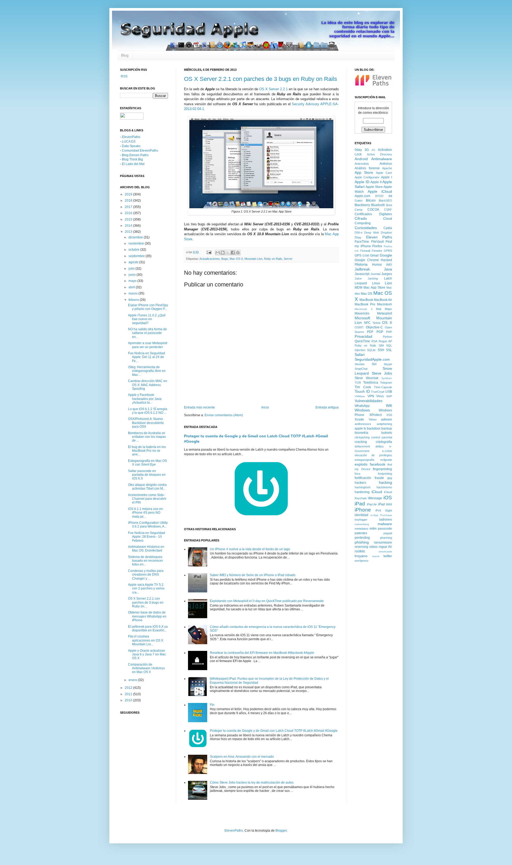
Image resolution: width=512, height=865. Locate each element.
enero (133, 680)
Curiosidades (366, 228)
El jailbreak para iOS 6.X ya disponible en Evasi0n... (148, 628)
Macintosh (384, 304)
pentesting (362, 538)
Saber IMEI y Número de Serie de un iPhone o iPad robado (252, 575)
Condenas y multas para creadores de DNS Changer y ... (145, 574)
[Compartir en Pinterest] (238, 252)
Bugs (224, 258)
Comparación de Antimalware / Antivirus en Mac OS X (146, 668)
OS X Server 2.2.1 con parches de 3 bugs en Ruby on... (145, 602)
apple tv (360, 428)
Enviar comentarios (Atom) (224, 415)
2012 (129, 688)
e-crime (387, 451)
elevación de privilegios (373, 455)
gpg (389, 477)
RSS (123, 76)
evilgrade (386, 459)
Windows (362, 410)
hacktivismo (384, 487)
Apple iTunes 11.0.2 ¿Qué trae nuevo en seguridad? (147, 319)
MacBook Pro (365, 304)
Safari (360, 354)
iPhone (363, 510)
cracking (361, 442)
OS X (387, 322)
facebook (377, 464)
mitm (373, 528)
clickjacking (362, 437)
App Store (364, 172)
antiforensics (363, 424)
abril (132, 287)
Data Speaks (131, 146)
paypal (387, 533)
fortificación (363, 478)
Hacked (386, 260)
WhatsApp (362, 406)
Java (388, 269)
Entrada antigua (327, 407)
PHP (389, 331)
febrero (134, 300)
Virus (380, 396)
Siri (374, 364)
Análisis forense (367, 168)
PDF (370, 332)
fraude (379, 478)
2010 (129, 700)
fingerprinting (382, 469)
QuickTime (362, 341)
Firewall (365, 250)
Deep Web (371, 232)
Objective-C (374, 327)
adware (386, 419)
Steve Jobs (382, 373)
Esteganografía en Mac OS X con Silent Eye (147, 462)
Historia (361, 264)
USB (388, 392)
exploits (361, 464)
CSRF (388, 209)
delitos (379, 446)
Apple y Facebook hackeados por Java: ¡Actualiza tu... (145, 398)
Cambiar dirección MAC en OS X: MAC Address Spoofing (147, 385)
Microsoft (362, 318)
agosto (134, 262)
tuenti (375, 556)
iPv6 (378, 510)
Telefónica (370, 382)
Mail (378, 308)
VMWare (360, 396)
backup (386, 428)
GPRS (388, 250)
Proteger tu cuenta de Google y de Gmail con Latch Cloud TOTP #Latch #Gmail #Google (274, 731)
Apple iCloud (380, 191)
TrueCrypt (377, 391)
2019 (129, 194)
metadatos (361, 528)
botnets (386, 433)
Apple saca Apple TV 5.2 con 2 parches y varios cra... (146, 588)
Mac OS (367, 294)
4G (373, 149)
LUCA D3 (128, 141)
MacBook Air (383, 300)
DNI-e (358, 232)
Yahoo (373, 419)
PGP (380, 332)
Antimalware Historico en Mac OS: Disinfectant (146, 548)
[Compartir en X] (227, 252)
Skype (388, 364)
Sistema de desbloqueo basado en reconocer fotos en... (145, 561)
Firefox (377, 246)
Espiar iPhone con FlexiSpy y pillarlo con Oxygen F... (148, 307)
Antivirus (385, 164)
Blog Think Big (132, 159)
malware (385, 524)
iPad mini (385, 504)
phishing (362, 542)
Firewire (377, 250)
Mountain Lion (253, 258)
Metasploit (384, 313)
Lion (388, 283)
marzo (133, 293)
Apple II (376, 182)
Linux (376, 283)
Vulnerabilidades (368, 401)
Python (387, 336)
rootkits (360, 551)
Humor (377, 264)
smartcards (385, 551)
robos (373, 547)
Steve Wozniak (366, 378)
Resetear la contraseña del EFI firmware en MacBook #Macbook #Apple (262, 653)
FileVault (377, 241)
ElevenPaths (131, 137)
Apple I (386, 177)
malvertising (362, 524)
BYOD (379, 196)
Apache (387, 168)
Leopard (361, 283)
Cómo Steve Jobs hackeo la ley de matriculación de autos (252, 782)
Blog (125, 55)
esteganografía (364, 459)
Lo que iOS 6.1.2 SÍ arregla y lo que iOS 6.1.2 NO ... (147, 411)
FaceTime (362, 241)
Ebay (358, 237)
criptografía (384, 442)
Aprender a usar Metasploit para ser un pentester (147, 345)
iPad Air (372, 504)
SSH (381, 350)
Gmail (374, 255)
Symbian (386, 378)
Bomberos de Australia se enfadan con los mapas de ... (147, 437)
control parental (381, 437)
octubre (134, 249)
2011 (129, 694)
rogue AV (385, 547)
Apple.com (362, 196)
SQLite (371, 350)
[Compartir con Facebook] (232, 252)
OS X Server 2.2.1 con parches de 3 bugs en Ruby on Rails (260, 79)
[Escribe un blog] (222, 252)
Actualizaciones (209, 258)
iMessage (375, 498)
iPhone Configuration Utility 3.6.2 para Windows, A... (148, 524)
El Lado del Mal (133, 164)
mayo (133, 281)
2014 (129, 225)
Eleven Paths (379, 237)
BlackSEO (385, 200)
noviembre (137, 243)
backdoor (374, 428)
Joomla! (375, 274)
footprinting (385, 473)
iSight (388, 510)
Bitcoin (371, 200)
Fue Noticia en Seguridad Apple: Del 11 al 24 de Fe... (146, 357)
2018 (129, 200)
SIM (381, 345)
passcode (385, 528)
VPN (370, 396)
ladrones (385, 519)
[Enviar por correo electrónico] (217, 252)
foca (357, 473)
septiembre (137, 256)
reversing (361, 547)
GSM (365, 255)
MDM (358, 287)
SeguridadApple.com (372, 359)
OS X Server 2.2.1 (273, 89)
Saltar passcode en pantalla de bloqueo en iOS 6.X (147, 475)
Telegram (386, 382)
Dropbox (386, 232)
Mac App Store (374, 287)
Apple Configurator (367, 177)
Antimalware (381, 159)
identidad (361, 515)
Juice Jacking (366, 278)
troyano (361, 556)
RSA (374, 341)
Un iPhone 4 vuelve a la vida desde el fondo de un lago (250, 549)
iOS (387, 497)
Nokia (376, 322)
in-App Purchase (381, 515)
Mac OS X (236, 258)
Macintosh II (364, 309)
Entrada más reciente (199, 407)
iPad (360, 503)
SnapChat (361, 368)
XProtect (375, 415)
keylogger (361, 519)
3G (367, 150)
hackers (360, 483)
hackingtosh (362, 487)
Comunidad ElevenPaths (140, 150)
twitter (387, 556)
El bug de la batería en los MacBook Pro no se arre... (147, 451)
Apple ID (362, 182)
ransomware (383, 542)
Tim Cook (363, 387)
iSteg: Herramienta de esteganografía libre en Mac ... (147, 371)
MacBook (366, 300)
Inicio (265, 407)
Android (361, 159)
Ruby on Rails (273, 258)
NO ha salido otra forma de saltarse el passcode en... (147, 333)
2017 (129, 207)
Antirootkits (362, 163)
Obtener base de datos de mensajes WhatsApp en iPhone (147, 616)
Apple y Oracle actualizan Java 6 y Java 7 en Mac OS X (147, 654)
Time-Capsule (383, 387)
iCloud (376, 492)
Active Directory (379, 154)
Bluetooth (378, 205)
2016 (129, 213)
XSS (389, 414)
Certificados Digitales (373, 214)
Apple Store (374, 187)
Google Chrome (367, 260)
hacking (385, 482)
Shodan (360, 364)
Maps (388, 308)
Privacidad (363, 336)
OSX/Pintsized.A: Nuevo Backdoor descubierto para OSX (146, 422)
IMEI (389, 264)
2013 (129, 232)
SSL (389, 350)
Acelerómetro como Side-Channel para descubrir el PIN (147, 499)
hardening (362, 492)
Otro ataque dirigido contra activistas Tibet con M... (147, 486)
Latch (388, 278)
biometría (361, 433)
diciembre (136, 237)
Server (288, 258)
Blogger (281, 830)
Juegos (386, 274)
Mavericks (362, 313)
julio (132, 268)
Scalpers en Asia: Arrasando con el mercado (242, 756)
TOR (358, 382)
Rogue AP (385, 341)
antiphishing (384, 424)
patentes (361, 533)
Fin (212, 705)
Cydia (387, 228)
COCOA (373, 209)
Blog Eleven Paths (135, 155)
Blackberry (362, 205)
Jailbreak (362, 269)
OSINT (359, 327)
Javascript (362, 274)
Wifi (389, 405)
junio (133, 275)
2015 (129, 219)
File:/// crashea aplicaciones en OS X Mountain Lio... (145, 640)
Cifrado (361, 218)
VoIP (389, 396)
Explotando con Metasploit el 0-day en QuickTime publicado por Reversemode (267, 601)
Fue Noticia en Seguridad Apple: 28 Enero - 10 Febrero (146, 536)
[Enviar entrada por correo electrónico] (208, 252)
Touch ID (362, 391)
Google (386, 255)
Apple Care (384, 172)
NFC (367, 323)
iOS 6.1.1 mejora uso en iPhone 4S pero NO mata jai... (145, 512)
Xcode (359, 419)
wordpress (362, 560)
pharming (386, 537)
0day (358, 150)
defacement (362, 446)
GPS (358, 255)
